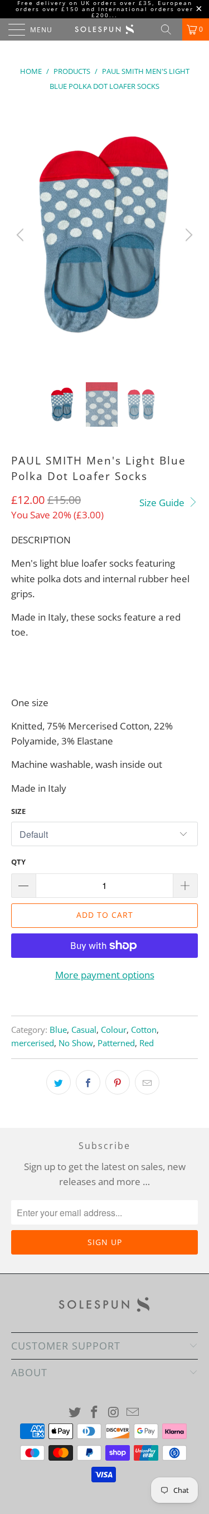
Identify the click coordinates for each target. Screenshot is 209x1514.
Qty (18, 862)
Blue (58, 1029)
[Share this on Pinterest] (117, 1082)
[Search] (170, 29)
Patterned (116, 1042)
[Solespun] (104, 29)
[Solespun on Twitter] (75, 1412)
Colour (114, 1029)
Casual (83, 1029)
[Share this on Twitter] (58, 1082)
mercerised (32, 1042)
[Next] (187, 235)
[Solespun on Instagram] (113, 1412)
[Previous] (22, 235)
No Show (76, 1042)
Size (18, 811)
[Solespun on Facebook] (94, 1412)
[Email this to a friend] (147, 1082)
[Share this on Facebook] (88, 1082)
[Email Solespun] (133, 1412)
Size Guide (163, 502)
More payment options (104, 974)
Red (146, 1042)
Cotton (144, 1029)
